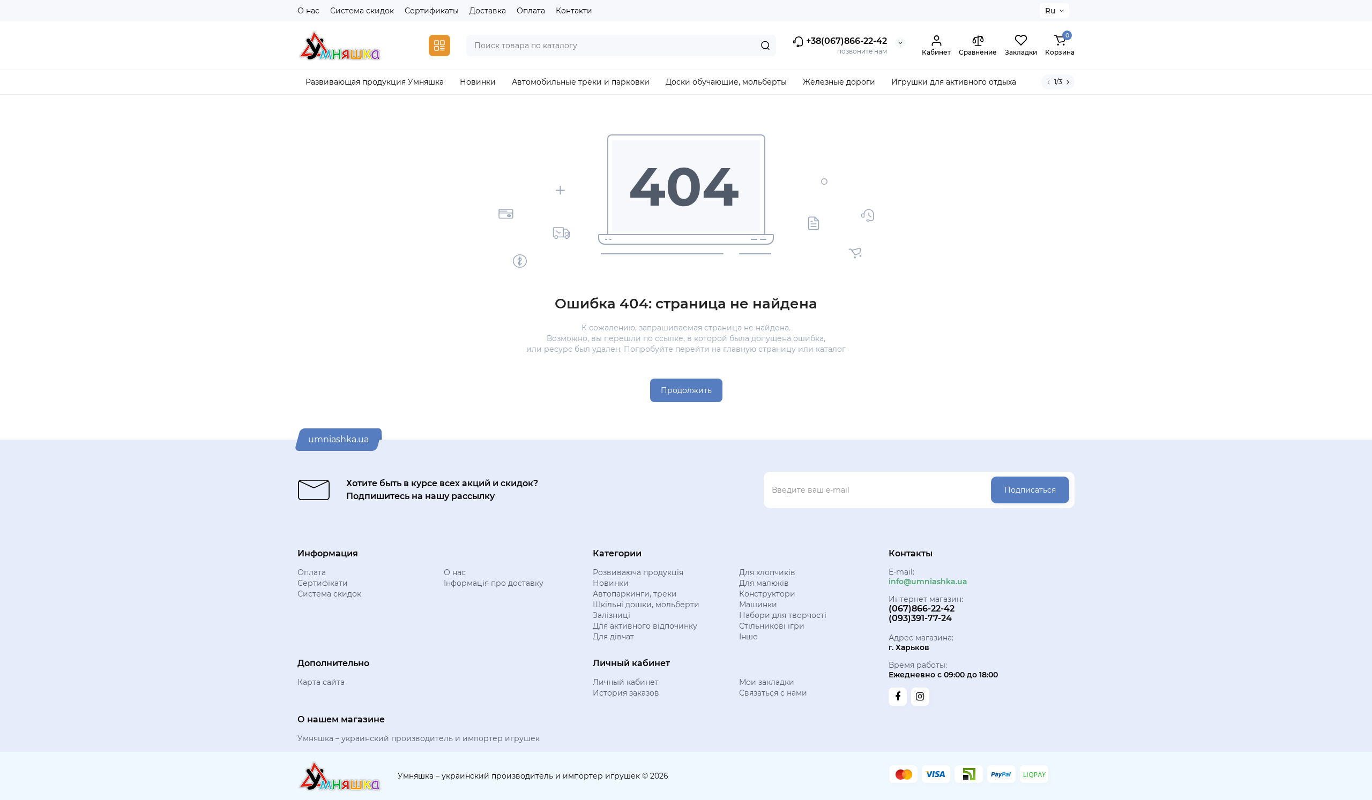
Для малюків (764, 583)
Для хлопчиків (767, 572)
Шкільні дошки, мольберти (646, 604)
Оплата (531, 11)
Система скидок (362, 11)
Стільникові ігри (771, 626)
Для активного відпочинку (645, 626)
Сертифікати (322, 583)
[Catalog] (439, 45)
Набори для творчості (782, 615)
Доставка (487, 11)
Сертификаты (432, 11)
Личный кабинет (626, 682)
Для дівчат (613, 636)
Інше (748, 636)
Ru (1050, 11)
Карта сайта (321, 682)
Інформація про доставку (493, 583)
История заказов (626, 693)
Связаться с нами (773, 693)
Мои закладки (766, 682)
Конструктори (767, 594)
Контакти (574, 11)
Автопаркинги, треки (635, 594)
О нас (308, 11)
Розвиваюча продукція (638, 572)
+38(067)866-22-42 (845, 41)
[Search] (765, 45)
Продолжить (686, 390)
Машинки (758, 604)
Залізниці (611, 615)
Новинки (611, 583)
